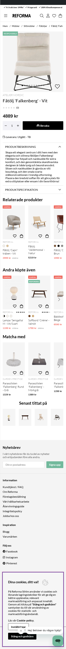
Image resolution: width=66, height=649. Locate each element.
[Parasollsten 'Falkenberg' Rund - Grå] (14, 359)
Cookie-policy (25, 620)
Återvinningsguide (13, 506)
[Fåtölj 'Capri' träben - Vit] (14, 222)
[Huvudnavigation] (6, 16)
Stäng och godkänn (22, 636)
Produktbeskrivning (20, 146)
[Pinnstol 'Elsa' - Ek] (41, 417)
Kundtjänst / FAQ (13, 487)
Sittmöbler (29, 26)
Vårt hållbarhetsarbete (16, 501)
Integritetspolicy (12, 511)
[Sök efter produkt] (42, 16)
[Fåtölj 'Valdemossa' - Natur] (39, 222)
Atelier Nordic (13, 95)
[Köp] (21, 236)
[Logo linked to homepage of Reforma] (22, 16)
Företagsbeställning (14, 496)
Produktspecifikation (21, 189)
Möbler (16, 26)
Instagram (12, 557)
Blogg (6, 531)
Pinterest (11, 563)
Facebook (12, 551)
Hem (5, 26)
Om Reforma (10, 491)
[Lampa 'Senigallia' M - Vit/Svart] (14, 292)
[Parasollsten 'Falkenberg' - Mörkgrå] (39, 359)
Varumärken (10, 536)
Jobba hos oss (11, 515)
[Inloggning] (48, 16)
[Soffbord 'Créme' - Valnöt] (39, 292)
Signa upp (55, 464)
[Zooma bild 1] (33, 61)
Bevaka (44, 125)
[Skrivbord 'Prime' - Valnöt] (25, 417)
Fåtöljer (43, 26)
